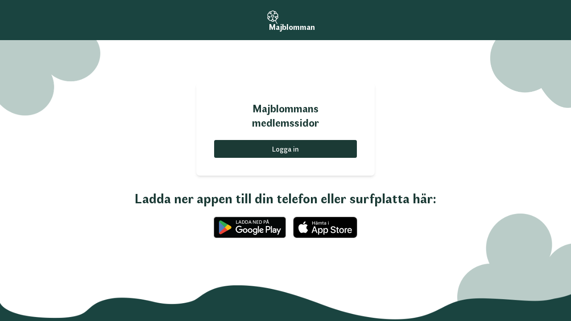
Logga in (285, 148)
